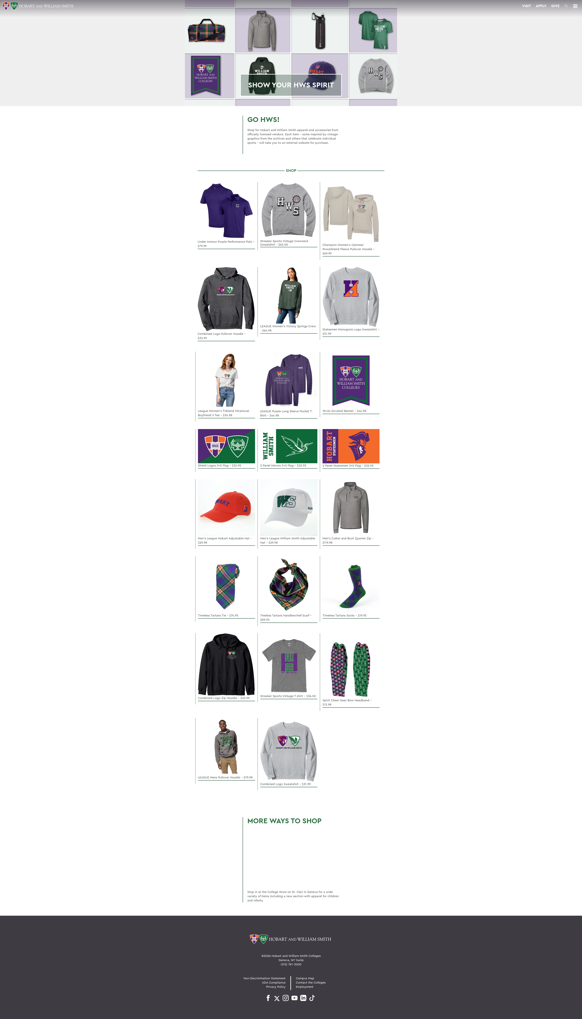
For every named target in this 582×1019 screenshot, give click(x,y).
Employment (304, 987)
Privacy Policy (276, 987)
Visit (526, 6)
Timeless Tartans (266, 842)
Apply (541, 6)
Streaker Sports (266, 829)
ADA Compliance (274, 982)
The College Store (268, 881)
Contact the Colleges (311, 982)
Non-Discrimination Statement (265, 978)
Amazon (257, 868)
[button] (565, 5)
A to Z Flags (261, 855)
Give (555, 6)
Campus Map (305, 978)
